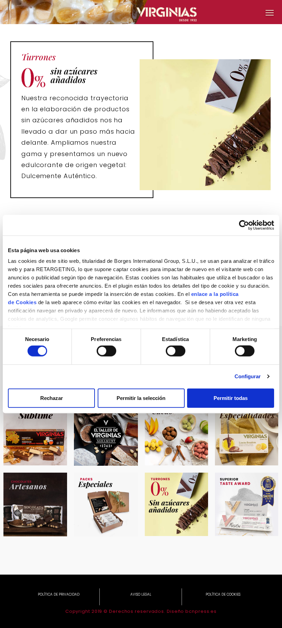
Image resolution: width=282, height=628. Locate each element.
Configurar (248, 376)
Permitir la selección (141, 398)
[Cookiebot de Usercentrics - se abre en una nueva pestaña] (244, 225)
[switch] (106, 351)
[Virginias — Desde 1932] (141, 12)
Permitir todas (231, 398)
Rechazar (51, 398)
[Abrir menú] (269, 12)
